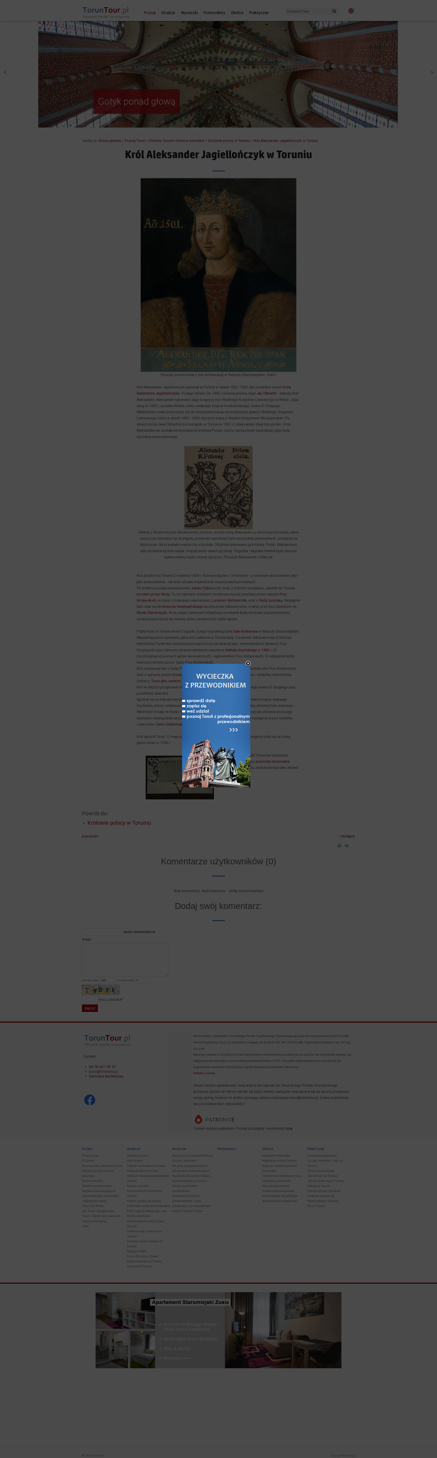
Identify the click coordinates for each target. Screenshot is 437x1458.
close (248, 663)
